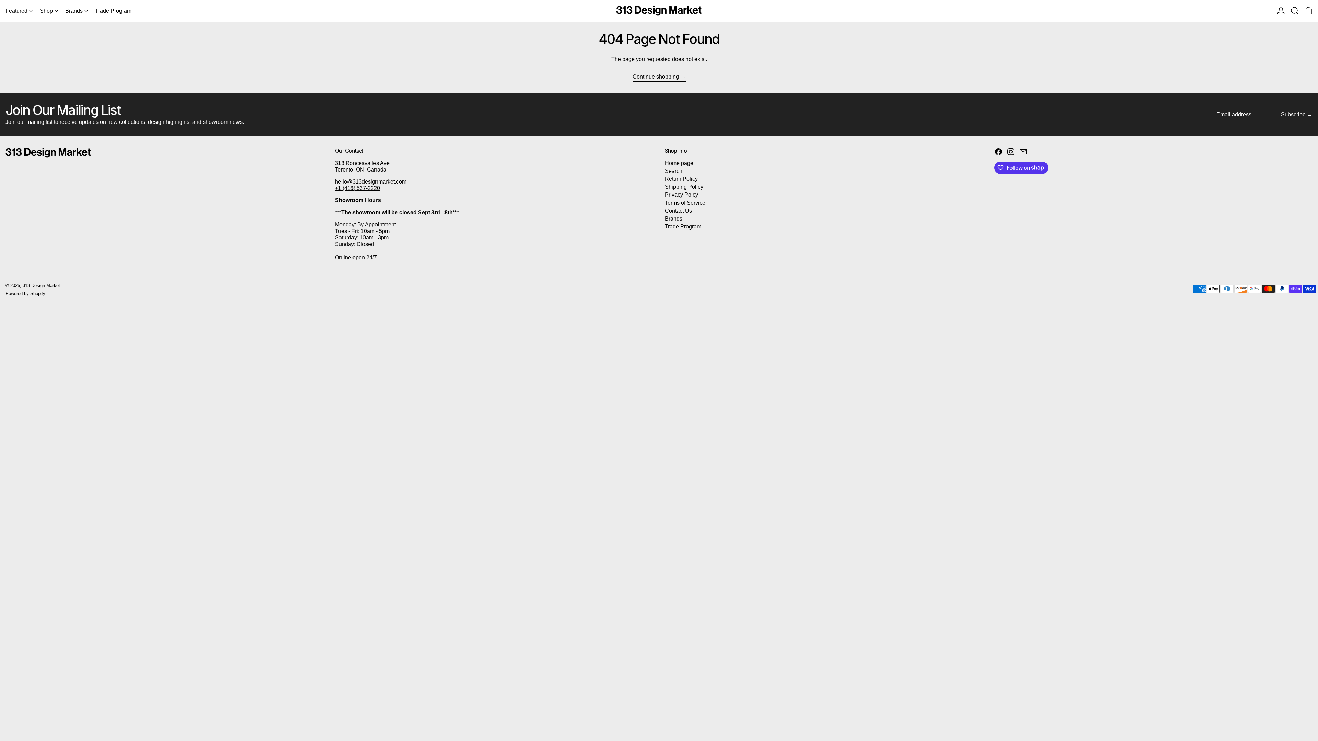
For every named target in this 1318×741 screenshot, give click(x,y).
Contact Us (678, 211)
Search (673, 171)
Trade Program (683, 227)
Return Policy (681, 179)
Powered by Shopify (25, 293)
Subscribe (1293, 114)
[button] (1295, 11)
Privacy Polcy (681, 195)
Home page (679, 163)
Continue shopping (656, 77)
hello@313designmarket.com (370, 182)
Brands (673, 219)
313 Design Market (41, 285)
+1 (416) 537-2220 (357, 188)
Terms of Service (685, 203)
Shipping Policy (684, 187)
